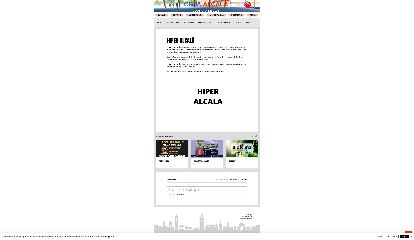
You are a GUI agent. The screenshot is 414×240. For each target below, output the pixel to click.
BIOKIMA (232, 161)
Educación (237, 22)
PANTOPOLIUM (164, 161)
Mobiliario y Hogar (205, 22)
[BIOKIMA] (242, 148)
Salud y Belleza (188, 22)
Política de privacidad (108, 236)
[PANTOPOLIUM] (172, 148)
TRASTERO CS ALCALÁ (201, 161)
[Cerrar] (411, 236)
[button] (177, 15)
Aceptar (404, 236)
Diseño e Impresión (223, 22)
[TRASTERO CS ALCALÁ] (207, 148)
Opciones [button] (379, 236)
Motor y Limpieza (172, 22)
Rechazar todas (391, 236)
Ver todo (255, 136)
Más (247, 22)
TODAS (159, 22)
